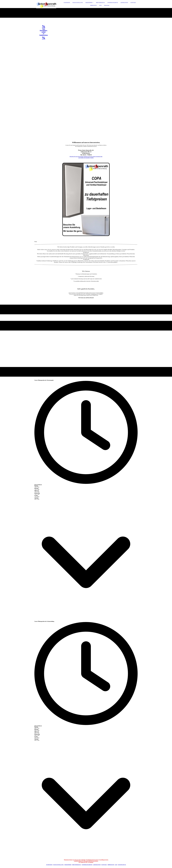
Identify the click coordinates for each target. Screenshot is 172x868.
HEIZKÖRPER (89, 2)
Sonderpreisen (43, 35)
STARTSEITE (67, 2)
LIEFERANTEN (124, 2)
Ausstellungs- (43, 30)
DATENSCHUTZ (122, 864)
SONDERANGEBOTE (113, 2)
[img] (46, 4)
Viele (43, 29)
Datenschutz (106, 5)
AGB (100, 5)
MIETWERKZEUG (100, 2)
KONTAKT (133, 2)
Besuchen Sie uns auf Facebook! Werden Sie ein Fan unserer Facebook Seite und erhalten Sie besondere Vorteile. (86, 157)
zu (43, 33)
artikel (43, 32)
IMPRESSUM (93, 5)
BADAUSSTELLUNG (78, 2)
